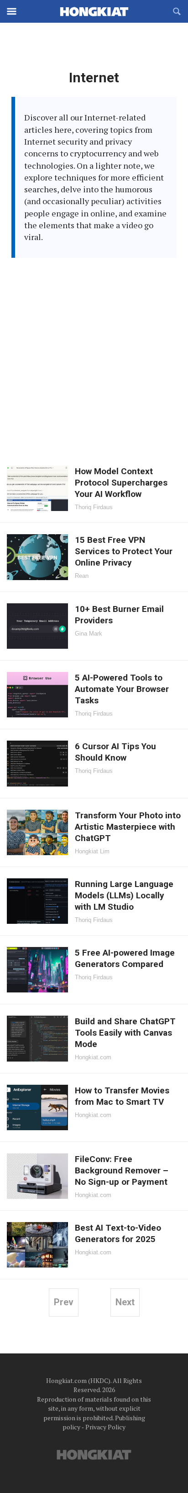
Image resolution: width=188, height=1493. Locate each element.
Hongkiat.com (93, 1057)
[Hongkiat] (94, 11)
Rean (82, 575)
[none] (94, 488)
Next (125, 1302)
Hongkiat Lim (92, 851)
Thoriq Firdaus (94, 507)
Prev (63, 1302)
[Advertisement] (94, 356)
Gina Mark (88, 633)
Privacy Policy (105, 1427)
